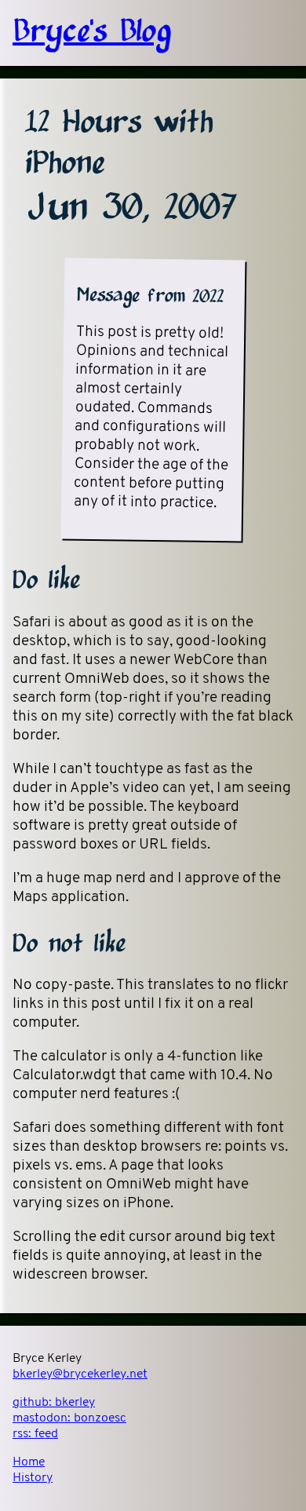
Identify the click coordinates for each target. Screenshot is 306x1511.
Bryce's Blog (92, 33)
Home (29, 1462)
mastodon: (69, 1418)
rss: (35, 1434)
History (33, 1478)
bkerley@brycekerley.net (80, 1374)
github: (54, 1402)
